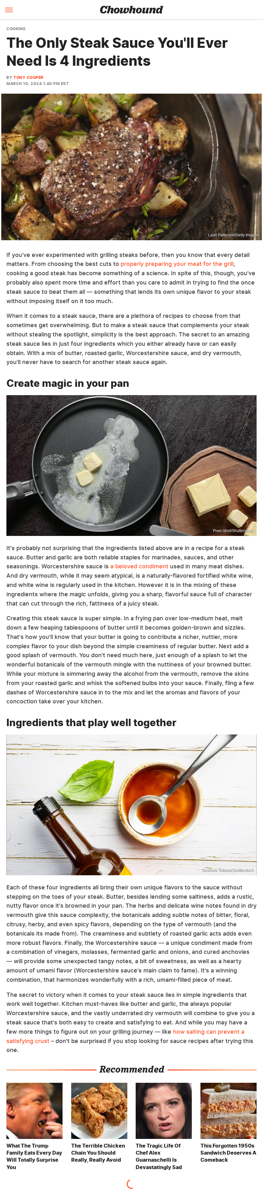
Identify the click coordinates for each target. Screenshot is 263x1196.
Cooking (16, 29)
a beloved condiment (139, 566)
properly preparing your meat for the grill (177, 263)
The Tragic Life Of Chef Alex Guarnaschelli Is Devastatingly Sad (159, 1156)
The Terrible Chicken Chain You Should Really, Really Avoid (98, 1152)
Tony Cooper (28, 77)
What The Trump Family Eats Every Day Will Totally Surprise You (34, 1156)
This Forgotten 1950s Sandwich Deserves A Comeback (228, 1152)
